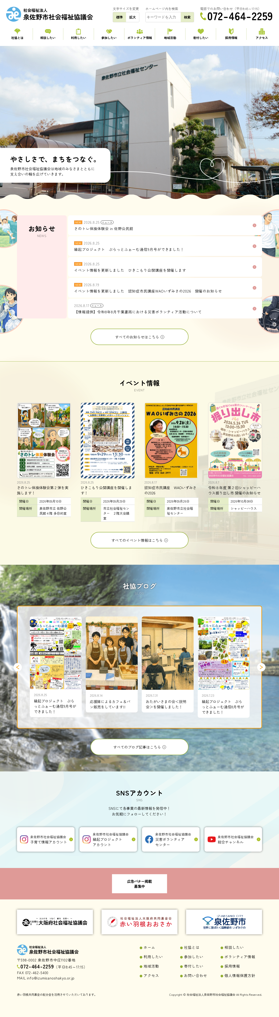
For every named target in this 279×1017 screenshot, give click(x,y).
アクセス (262, 38)
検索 (187, 17)
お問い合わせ (195, 975)
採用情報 (231, 38)
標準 (119, 17)
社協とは (17, 38)
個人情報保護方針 (239, 975)
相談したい (48, 38)
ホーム (149, 947)
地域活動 (170, 38)
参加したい (109, 38)
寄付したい (200, 38)
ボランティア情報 (139, 38)
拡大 (132, 17)
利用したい (78, 38)
